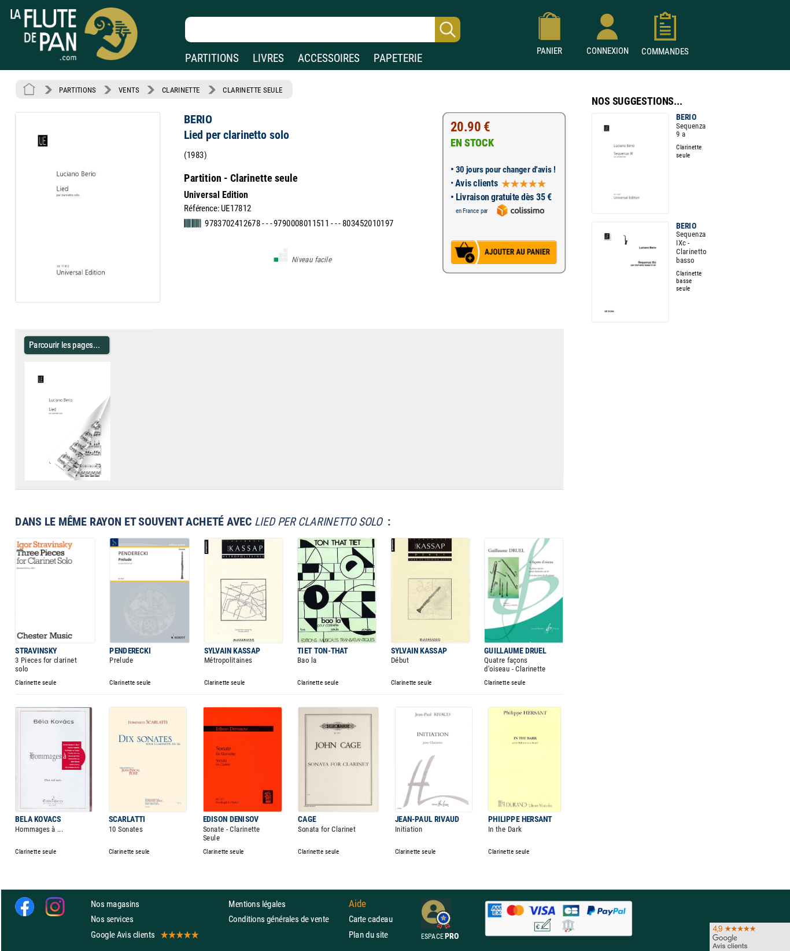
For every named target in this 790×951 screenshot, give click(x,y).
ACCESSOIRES (329, 58)
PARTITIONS (212, 58)
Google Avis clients (122, 934)
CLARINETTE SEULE (252, 89)
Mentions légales (256, 904)
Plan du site (368, 934)
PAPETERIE (398, 58)
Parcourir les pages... (64, 345)
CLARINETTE (181, 89)
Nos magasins (115, 904)
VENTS (129, 89)
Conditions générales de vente (286, 919)
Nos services (112, 919)
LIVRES (268, 58)
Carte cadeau (371, 919)
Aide (357, 904)
